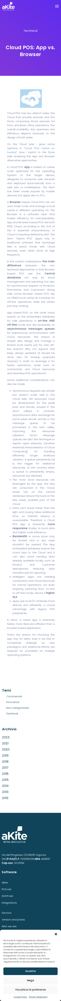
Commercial (14, 696)
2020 (5, 749)
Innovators (12, 702)
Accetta (30, 971)
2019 (5, 755)
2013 (5, 792)
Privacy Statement (38, 996)
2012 (5, 798)
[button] (56, 934)
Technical (30, 31)
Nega (30, 980)
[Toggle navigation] (57, 6)
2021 (5, 743)
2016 (5, 774)
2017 (5, 767)
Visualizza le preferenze (30, 989)
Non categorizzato (17, 708)
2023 (5, 737)
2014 (5, 786)
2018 (5, 761)
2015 (5, 780)
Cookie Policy (20, 996)
